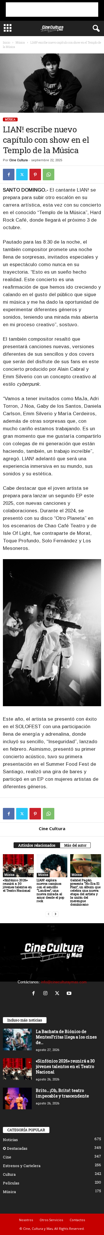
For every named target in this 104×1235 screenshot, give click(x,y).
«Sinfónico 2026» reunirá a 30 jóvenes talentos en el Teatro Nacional (17, 885)
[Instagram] (47, 994)
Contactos (77, 1220)
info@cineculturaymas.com (64, 982)
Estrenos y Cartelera (21, 1165)
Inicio (6, 42)
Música (20, 42)
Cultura (9, 1174)
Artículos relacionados (36, 845)
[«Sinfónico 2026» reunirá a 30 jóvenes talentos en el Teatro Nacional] (18, 865)
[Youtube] (69, 994)
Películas (11, 1183)
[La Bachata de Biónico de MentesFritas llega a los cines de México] (17, 1039)
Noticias (10, 1139)
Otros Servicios (51, 1220)
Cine (7, 1157)
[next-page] (55, 914)
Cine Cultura (18, 160)
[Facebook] (8, 174)
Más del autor (75, 845)
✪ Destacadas (15, 1148)
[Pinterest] (35, 174)
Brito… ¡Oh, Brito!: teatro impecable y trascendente (62, 1093)
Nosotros (26, 1220)
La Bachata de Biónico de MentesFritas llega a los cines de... (66, 1037)
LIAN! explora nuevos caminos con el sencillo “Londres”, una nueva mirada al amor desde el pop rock (50, 890)
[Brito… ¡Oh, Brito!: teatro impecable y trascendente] (17, 1098)
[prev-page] (48, 914)
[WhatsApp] (48, 174)
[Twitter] (22, 174)
